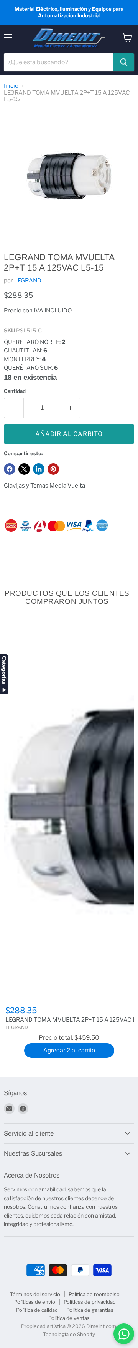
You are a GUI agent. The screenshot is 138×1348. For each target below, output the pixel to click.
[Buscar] (123, 62)
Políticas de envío (34, 1302)
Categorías (4, 670)
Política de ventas (69, 1318)
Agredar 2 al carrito (69, 1050)
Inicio (11, 86)
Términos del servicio (35, 1294)
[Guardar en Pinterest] (53, 469)
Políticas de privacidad (90, 1302)
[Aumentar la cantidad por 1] (70, 408)
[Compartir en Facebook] (9, 469)
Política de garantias (89, 1310)
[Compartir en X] (24, 469)
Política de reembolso (94, 1294)
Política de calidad (37, 1310)
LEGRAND (27, 280)
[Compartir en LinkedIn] (38, 469)
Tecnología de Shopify (69, 1334)
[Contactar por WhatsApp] (123, 1333)
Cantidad (15, 391)
